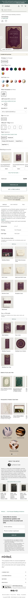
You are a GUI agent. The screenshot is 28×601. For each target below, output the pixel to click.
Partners (4, 579)
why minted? (14, 204)
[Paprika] (24, 69)
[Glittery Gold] (7, 85)
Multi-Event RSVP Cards (20, 277)
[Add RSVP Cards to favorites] (12, 265)
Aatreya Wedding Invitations (6, 388)
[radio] (5, 61)
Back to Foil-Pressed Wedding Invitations (11, 14)
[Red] (20, 81)
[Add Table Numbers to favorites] (12, 323)
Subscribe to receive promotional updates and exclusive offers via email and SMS (13, 519)
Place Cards (18, 335)
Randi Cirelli (5, 18)
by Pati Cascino (4, 390)
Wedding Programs (6, 351)
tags (23, 204)
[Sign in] (19, 6)
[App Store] (7, 587)
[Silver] (15, 81)
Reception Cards (19, 293)
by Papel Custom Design (5, 418)
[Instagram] (17, 590)
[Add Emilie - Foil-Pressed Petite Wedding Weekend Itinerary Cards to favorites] (27, 484)
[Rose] (7, 69)
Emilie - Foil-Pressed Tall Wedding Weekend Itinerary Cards (4, 496)
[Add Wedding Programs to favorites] (12, 339)
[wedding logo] (7, 6)
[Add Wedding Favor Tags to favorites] (12, 355)
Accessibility (23, 594)
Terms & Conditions (6, 594)
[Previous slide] (1, 37)
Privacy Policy (13, 594)
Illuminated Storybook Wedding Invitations (17, 389)
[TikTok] (15, 590)
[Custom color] (3, 73)
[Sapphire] (11, 69)
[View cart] (25, 6)
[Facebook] (11, 590)
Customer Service (6, 575)
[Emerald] (15, 69)
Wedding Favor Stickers (20, 351)
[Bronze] (11, 81)
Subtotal (3, 179)
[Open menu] (2, 6)
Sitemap (18, 594)
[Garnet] (20, 69)
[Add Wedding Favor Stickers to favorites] (26, 339)
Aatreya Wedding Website (18, 416)
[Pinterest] (13, 590)
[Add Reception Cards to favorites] (26, 281)
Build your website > (20, 2)
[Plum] (3, 69)
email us (3, 219)
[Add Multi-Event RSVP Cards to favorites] (26, 265)
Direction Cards (5, 293)
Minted (3, 511)
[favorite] (6, 21)
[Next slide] (27, 37)
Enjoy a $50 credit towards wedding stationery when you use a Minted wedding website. (14, 2)
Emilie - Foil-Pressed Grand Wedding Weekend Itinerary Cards (13, 496)
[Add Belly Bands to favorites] (12, 297)
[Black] (7, 81)
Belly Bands (4, 309)
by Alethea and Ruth (17, 391)
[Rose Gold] (3, 85)
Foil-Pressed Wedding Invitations (15, 511)
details (5, 204)
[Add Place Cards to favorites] (26, 323)
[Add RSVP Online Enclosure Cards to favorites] (26, 248)
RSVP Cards (4, 277)
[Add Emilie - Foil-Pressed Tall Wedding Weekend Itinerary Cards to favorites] (7, 484)
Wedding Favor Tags (6, 367)
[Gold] (24, 81)
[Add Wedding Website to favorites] (12, 248)
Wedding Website (6, 260)
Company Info (5, 572)
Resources (5, 582)
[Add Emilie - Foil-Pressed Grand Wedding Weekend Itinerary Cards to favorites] (17, 484)
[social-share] (2, 21)
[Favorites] (22, 6)
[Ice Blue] (3, 81)
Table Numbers (5, 335)
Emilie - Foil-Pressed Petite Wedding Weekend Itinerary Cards (23, 496)
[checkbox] (6, 169)
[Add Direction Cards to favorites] (12, 281)
